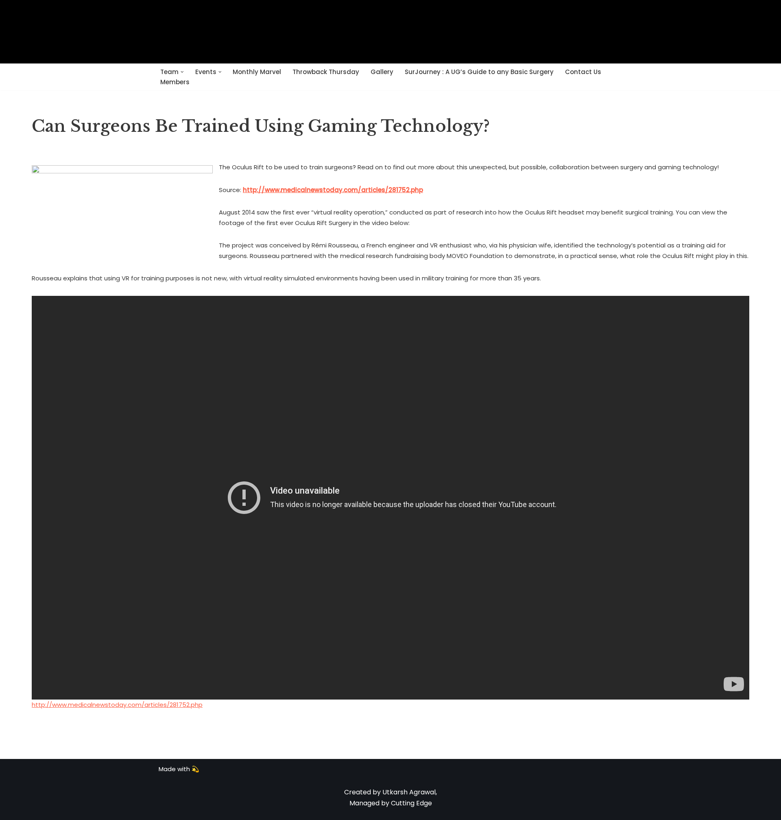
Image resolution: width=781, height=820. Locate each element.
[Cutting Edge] (390, 31)
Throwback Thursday (325, 72)
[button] (182, 72)
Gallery (382, 72)
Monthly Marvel (257, 72)
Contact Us (583, 72)
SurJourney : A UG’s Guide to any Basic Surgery (479, 72)
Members (175, 82)
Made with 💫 (179, 769)
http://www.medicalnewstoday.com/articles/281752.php (117, 704)
